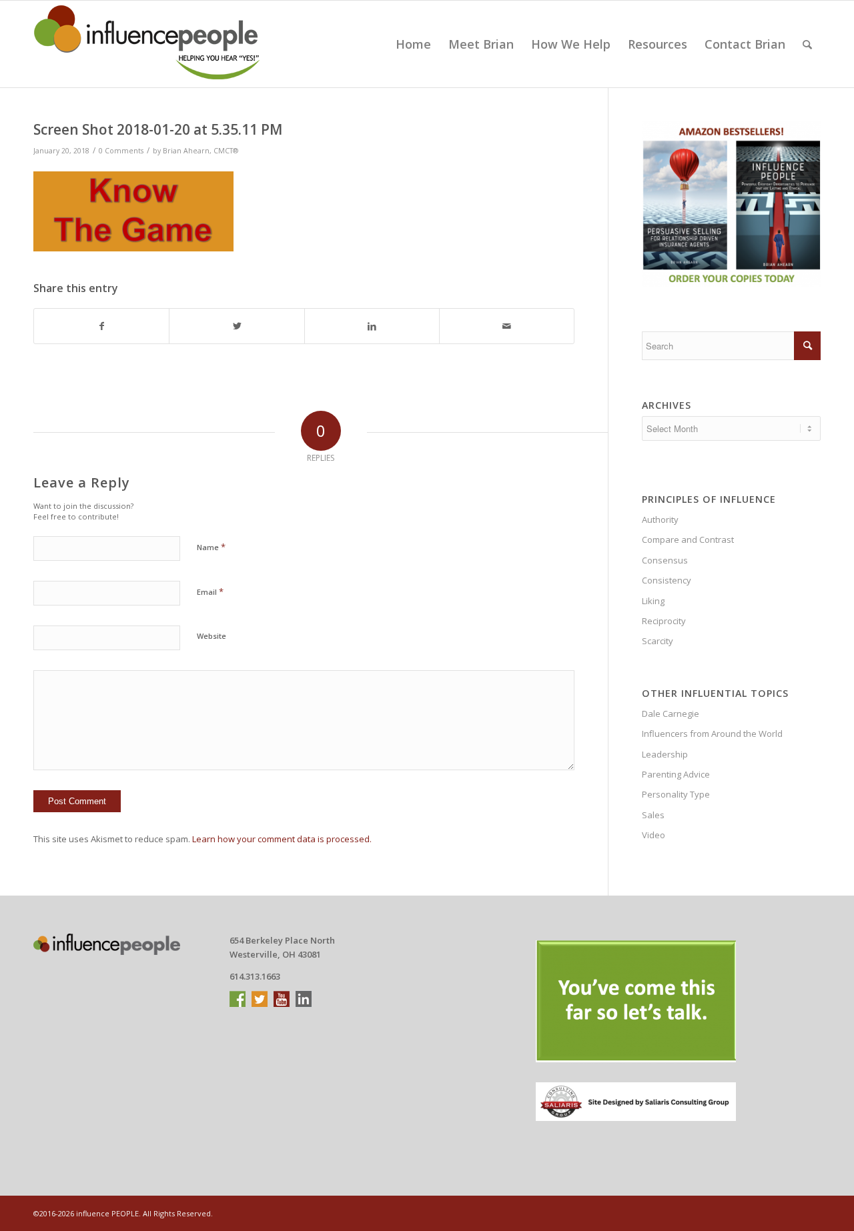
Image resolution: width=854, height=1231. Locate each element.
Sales (653, 815)
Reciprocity (664, 621)
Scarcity (657, 641)
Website (211, 636)
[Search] (807, 44)
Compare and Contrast (688, 539)
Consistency (666, 580)
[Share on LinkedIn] (372, 326)
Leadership (665, 754)
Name (211, 547)
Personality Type (676, 794)
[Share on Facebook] (101, 326)
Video (653, 835)
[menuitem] (413, 44)
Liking (653, 601)
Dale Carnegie (670, 714)
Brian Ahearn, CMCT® (200, 150)
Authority (660, 519)
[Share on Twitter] (236, 326)
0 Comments (121, 150)
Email (210, 591)
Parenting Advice (676, 774)
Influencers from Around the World (712, 734)
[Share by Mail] (507, 326)
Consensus (665, 560)
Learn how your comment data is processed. (282, 839)
